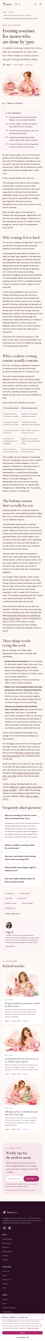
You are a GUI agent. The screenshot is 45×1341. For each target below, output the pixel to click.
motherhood (9, 893)
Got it (22, 1333)
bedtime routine (11, 903)
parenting (8, 898)
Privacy (5, 1299)
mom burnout (22, 898)
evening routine (24, 893)
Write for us (7, 1280)
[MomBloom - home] (8, 4)
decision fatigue (27, 903)
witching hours (10, 908)
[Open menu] (40, 4)
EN (16, 4)
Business (5, 1260)
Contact (5, 1284)
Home (5, 12)
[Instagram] (4, 1228)
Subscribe (30, 1179)
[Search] (35, 4)
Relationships (7, 1251)
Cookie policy (7, 1312)
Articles (11, 12)
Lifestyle (5, 1256)
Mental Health (7, 1239)
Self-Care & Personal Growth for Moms (17, 15)
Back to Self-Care (13, 914)
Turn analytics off (22, 1337)
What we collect (33, 1328)
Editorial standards (9, 1308)
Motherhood (7, 1243)
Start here (6, 1271)
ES (19, 4)
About (5, 1275)
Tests (4, 1288)
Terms (5, 1304)
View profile (10, 946)
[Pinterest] (10, 1228)
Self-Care (6, 1247)
